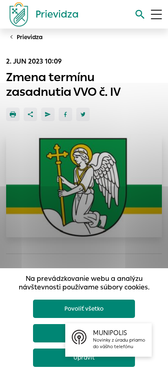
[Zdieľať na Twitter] (83, 114)
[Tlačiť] (13, 114)
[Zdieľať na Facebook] (65, 114)
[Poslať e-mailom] (48, 114)
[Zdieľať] (30, 114)
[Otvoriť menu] (156, 14)
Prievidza (30, 37)
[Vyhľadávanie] (140, 14)
